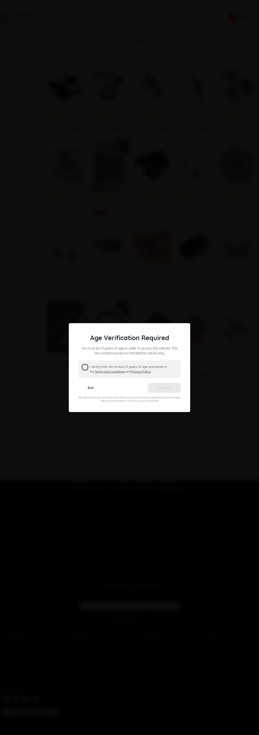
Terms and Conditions (110, 371)
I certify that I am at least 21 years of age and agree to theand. (128, 369)
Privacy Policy (141, 371)
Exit (91, 388)
